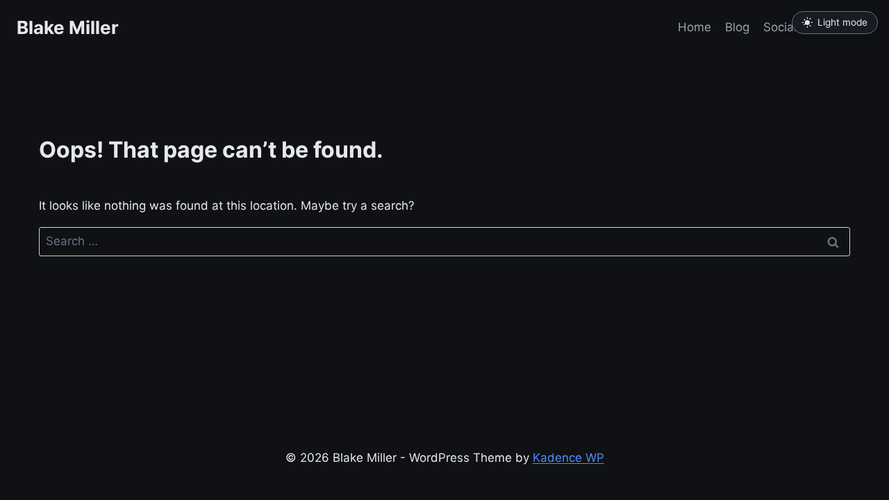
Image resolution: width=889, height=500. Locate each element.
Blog (737, 27)
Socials (783, 27)
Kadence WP (568, 458)
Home (694, 27)
